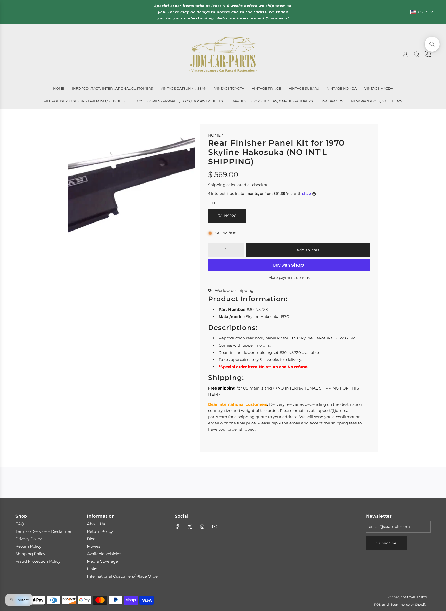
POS (377, 604)
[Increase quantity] (238, 250)
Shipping (216, 184)
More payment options (289, 277)
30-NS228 (227, 215)
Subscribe (386, 543)
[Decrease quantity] (213, 250)
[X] (189, 526)
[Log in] (405, 54)
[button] (432, 44)
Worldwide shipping (234, 290)
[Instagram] (202, 526)
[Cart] (428, 54)
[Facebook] (177, 526)
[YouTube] (214, 526)
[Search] (416, 54)
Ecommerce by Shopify (408, 604)
